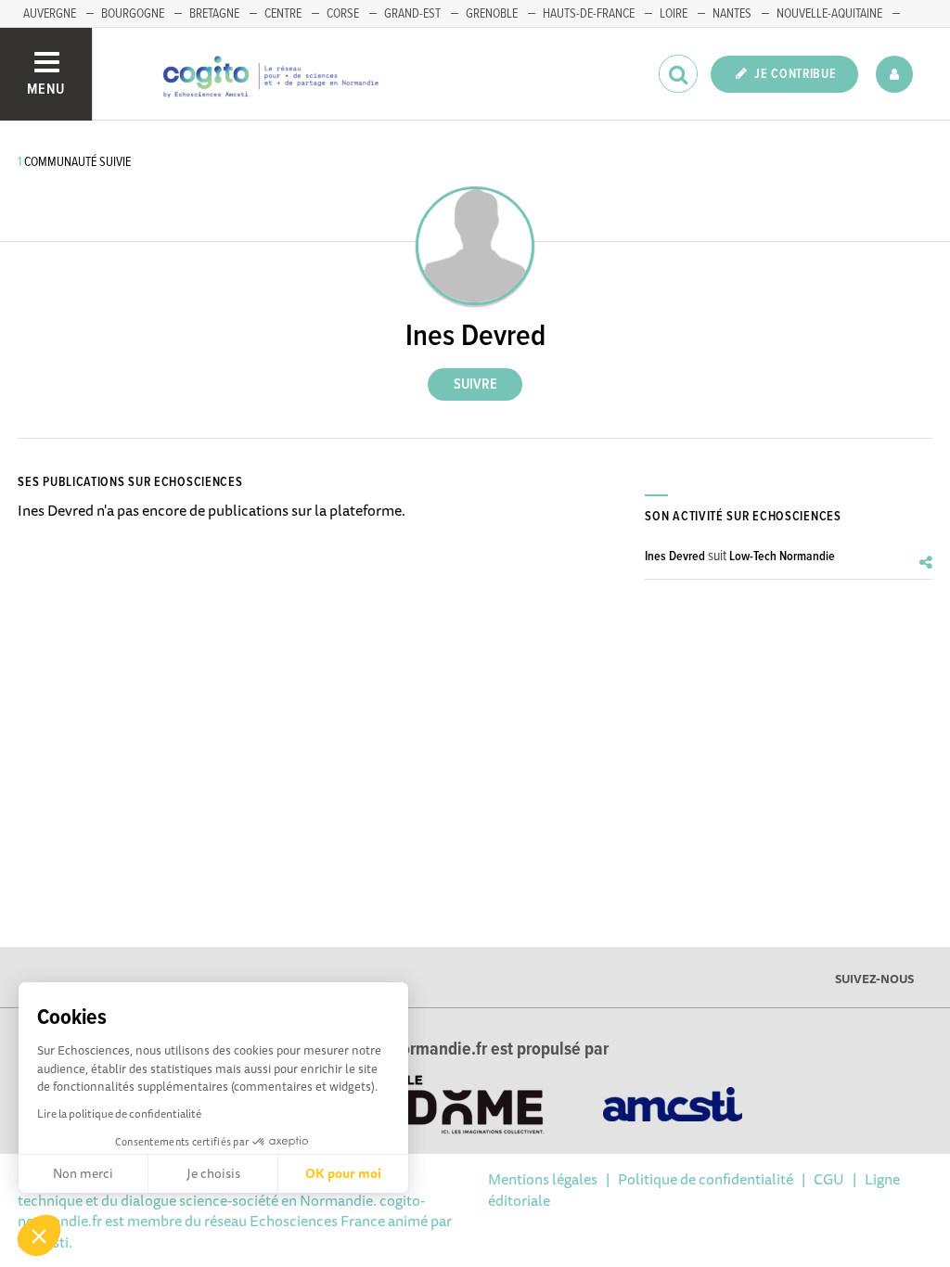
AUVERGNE (49, 14)
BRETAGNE (214, 14)
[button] (39, 1235)
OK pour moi (343, 1173)
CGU (829, 1179)
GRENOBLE (492, 14)
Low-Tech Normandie (782, 556)
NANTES (731, 14)
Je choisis (213, 1173)
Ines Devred (675, 556)
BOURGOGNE (132, 14)
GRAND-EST (412, 14)
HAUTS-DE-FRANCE (589, 14)
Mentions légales (542, 1179)
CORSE (343, 14)
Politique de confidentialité (705, 1179)
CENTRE (283, 14)
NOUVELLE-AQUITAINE (829, 14)
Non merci (83, 1173)
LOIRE (673, 14)
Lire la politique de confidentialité (119, 1113)
